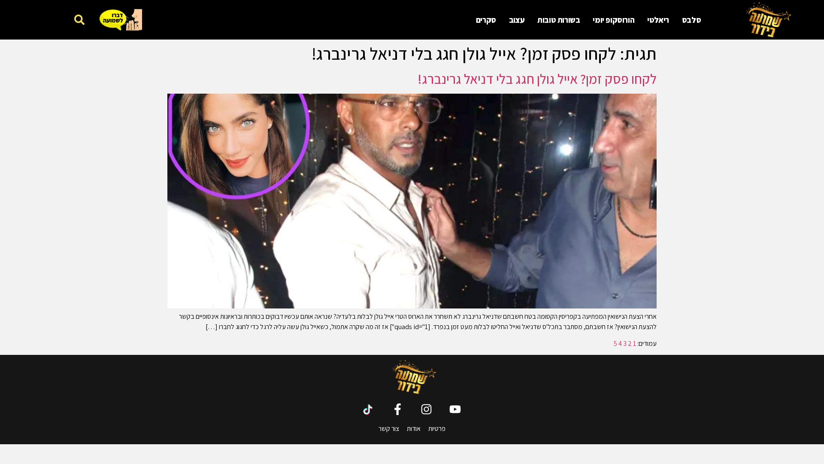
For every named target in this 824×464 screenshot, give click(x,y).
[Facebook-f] (397, 409)
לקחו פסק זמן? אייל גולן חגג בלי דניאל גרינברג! (537, 79)
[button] (79, 19)
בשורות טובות (558, 20)
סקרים (486, 20)
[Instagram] (426, 409)
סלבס (691, 20)
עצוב (516, 20)
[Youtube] (455, 409)
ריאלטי (658, 20)
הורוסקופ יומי (613, 20)
